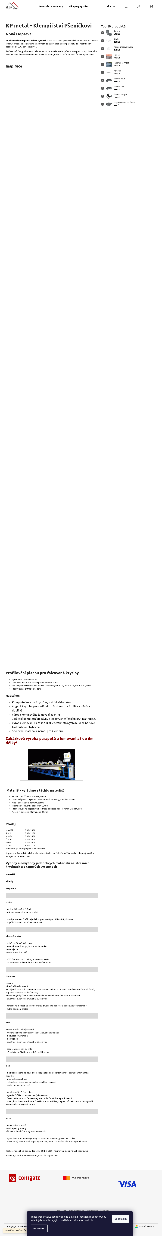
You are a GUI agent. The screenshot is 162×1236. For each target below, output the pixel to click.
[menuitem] (51, 6)
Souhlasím (121, 1219)
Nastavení (39, 1228)
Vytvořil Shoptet (147, 1226)
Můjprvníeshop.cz (76, 1210)
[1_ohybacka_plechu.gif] (51, 764)
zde (91, 1220)
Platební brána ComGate (97, 1210)
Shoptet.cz (61, 1210)
